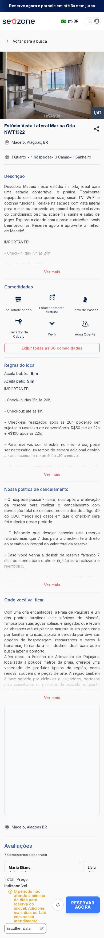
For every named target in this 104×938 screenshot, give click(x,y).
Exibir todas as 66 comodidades (52, 348)
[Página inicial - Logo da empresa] (19, 21)
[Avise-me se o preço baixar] (58, 905)
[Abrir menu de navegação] (93, 21)
